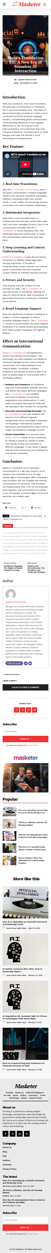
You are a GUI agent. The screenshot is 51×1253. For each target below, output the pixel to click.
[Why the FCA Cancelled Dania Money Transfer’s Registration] (9, 848)
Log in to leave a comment (25, 687)
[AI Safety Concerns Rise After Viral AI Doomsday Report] (25, 949)
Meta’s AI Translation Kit (14, 257)
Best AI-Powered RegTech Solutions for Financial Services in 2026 (24, 1064)
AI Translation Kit (34, 289)
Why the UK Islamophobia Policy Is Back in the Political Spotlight (33, 836)
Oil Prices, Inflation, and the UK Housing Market (32, 823)
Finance (6, 1196)
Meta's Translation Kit (13, 519)
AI (45, 516)
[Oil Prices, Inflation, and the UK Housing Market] (9, 824)
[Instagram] (12, 1134)
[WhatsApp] (34, 710)
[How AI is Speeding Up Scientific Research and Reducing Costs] (9, 811)
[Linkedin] (19, 1134)
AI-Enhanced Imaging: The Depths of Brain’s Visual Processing (13, 568)
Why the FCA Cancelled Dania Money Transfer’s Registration (32, 848)
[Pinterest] (28, 710)
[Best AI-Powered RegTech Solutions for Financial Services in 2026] (25, 1044)
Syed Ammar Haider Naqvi (16, 928)
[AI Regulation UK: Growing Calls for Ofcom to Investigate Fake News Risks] (25, 997)
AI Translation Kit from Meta (25, 189)
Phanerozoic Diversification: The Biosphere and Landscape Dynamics (37, 569)
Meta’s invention (13, 437)
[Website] (26, 663)
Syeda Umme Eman (27, 79)
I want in (24, 739)
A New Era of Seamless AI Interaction (26, 516)
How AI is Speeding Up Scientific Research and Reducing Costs (33, 811)
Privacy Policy (32, 745)
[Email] (30, 663)
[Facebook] (16, 710)
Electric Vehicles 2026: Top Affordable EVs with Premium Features (31, 860)
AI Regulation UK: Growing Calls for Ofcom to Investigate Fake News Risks (25, 1017)
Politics (6, 1206)
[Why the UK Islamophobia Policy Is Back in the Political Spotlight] (9, 836)
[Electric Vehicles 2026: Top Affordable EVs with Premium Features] (9, 860)
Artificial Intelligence (25, 53)
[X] (22, 710)
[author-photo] (4, 928)
